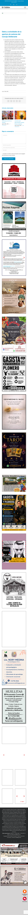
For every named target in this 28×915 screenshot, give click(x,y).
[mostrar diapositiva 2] (21, 787)
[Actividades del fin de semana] (7, 111)
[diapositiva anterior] (3, 261)
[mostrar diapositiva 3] (22, 787)
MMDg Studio (18, 822)
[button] (3, 119)
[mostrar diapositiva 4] (23, 787)
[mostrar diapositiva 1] (20, 787)
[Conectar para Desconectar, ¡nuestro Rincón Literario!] (20, 111)
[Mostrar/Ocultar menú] (25, 7)
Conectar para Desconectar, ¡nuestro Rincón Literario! (19, 122)
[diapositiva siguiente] (24, 261)
